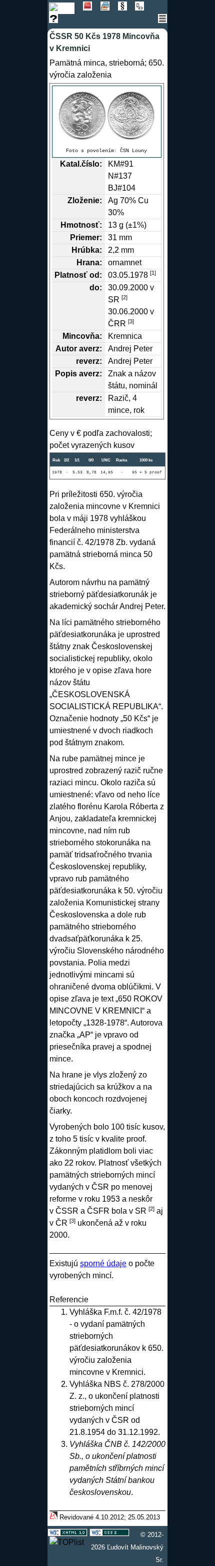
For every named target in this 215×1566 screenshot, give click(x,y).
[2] (125, 297)
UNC (106, 460)
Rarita (121, 460)
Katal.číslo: (81, 164)
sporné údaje (103, 1263)
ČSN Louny (133, 151)
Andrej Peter (130, 348)
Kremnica (125, 336)
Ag (113, 200)
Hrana (88, 262)
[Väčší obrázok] (107, 115)
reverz (88, 361)
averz (89, 348)
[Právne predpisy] (127, 8)
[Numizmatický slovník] (91, 8)
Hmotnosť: (81, 225)
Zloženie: (85, 200)
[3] (131, 321)
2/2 (66, 460)
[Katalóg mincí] (66, 8)
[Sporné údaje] (56, 20)
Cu (143, 200)
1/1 (77, 460)
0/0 (91, 460)
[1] (153, 273)
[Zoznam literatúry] (109, 8)
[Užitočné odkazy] (142, 8)
